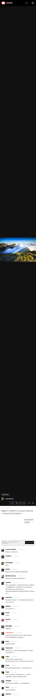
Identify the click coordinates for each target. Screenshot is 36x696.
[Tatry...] (2, 498)
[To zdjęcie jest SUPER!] (17, 503)
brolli (7, 613)
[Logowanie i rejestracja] (33, 3)
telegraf (8, 681)
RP (3, 557)
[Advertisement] (12, 528)
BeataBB (9, 626)
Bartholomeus (11, 576)
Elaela (8, 569)
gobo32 (8, 694)
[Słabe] (24, 503)
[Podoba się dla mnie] (20, 503)
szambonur (10, 499)
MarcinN (9, 597)
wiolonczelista (11, 549)
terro (7, 641)
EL (3, 570)
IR (3, 666)
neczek (8, 582)
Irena (7, 665)
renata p (8, 556)
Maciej (8, 619)
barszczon (9, 648)
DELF (7, 687)
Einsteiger (9, 562)
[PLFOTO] (7, 3)
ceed (7, 656)
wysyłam (29, 542)
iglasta (8, 606)
